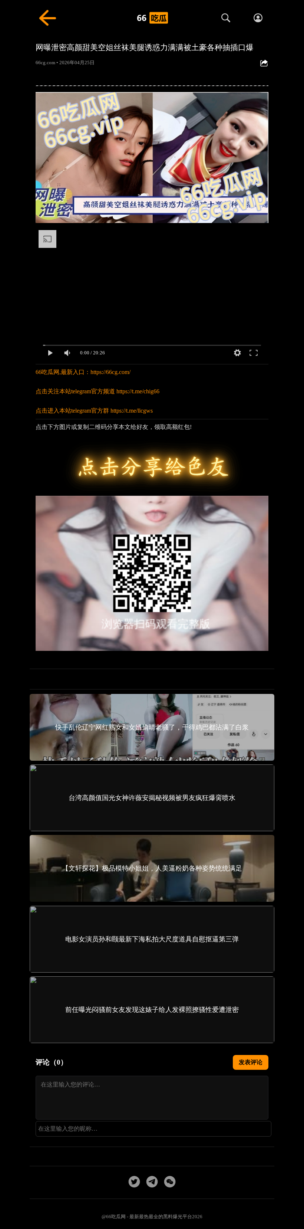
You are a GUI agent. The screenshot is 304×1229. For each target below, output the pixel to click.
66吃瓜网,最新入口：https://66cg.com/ (83, 372)
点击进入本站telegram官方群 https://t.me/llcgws (94, 410)
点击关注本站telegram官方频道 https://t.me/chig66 (97, 391)
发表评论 (250, 1062)
